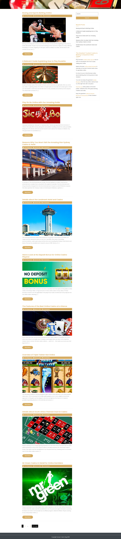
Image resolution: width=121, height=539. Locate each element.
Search (87, 18)
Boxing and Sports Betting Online (85, 28)
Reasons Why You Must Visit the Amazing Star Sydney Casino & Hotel (87, 41)
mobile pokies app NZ (88, 59)
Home (77, 4)
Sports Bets (89, 4)
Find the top (79, 86)
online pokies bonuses (90, 66)
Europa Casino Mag (29, 2)
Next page (34, 526)
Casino (82, 4)
